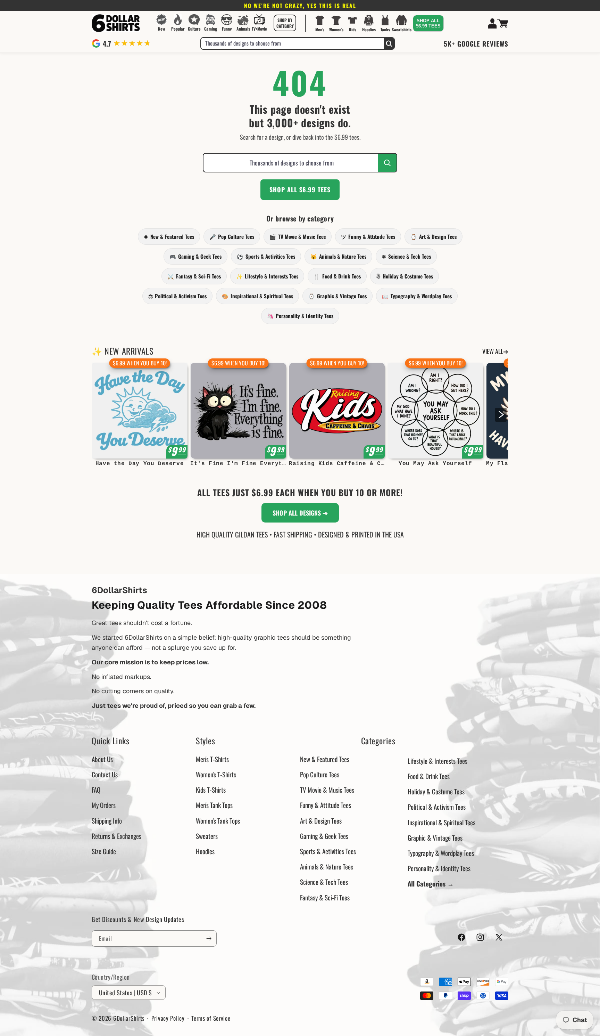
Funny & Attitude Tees (368, 236)
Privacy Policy (168, 1018)
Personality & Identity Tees (300, 315)
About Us (102, 759)
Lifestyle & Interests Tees (267, 276)
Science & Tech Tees (406, 256)
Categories (378, 740)
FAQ (96, 789)
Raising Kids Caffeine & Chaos (337, 464)
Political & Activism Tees (177, 296)
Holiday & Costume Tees (404, 276)
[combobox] (292, 43)
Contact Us (105, 774)
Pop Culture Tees (231, 236)
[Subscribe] (208, 938)
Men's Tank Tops (214, 805)
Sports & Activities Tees (266, 256)
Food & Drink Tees (337, 276)
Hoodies (205, 851)
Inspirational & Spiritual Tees (257, 296)
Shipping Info (107, 820)
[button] (285, 23)
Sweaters (207, 836)
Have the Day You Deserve (139, 464)
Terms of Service (210, 1018)
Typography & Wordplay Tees (417, 296)
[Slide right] (501, 415)
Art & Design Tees (433, 236)
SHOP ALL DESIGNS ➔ (300, 512)
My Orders (104, 805)
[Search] (389, 43)
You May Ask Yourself (435, 464)
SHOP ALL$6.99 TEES (428, 23)
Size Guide (104, 851)
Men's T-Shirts (212, 759)
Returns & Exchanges (116, 836)
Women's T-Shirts (216, 774)
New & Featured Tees (169, 236)
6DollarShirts (128, 1018)
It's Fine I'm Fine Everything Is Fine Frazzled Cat (238, 464)
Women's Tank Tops (218, 820)
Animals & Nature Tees (338, 256)
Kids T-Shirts (211, 789)
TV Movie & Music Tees (297, 236)
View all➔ (495, 351)
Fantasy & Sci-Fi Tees (194, 276)
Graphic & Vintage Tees (337, 296)
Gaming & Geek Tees (195, 256)
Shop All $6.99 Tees (299, 189)
